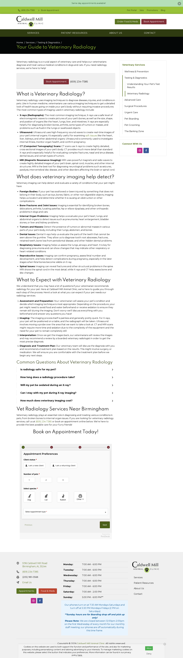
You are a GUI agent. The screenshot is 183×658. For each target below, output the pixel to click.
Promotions (152, 10)
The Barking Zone (134, 131)
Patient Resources (74, 33)
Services (33, 33)
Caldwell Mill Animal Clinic (91, 643)
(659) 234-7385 (79, 81)
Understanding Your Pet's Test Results (143, 86)
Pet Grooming (132, 125)
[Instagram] (139, 150)
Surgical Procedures (135, 106)
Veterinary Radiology (138, 93)
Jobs (141, 10)
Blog (163, 10)
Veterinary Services (133, 65)
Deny (149, 654)
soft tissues (91, 135)
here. (80, 655)
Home (19, 42)
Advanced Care (132, 100)
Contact (150, 33)
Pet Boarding (131, 118)
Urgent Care (131, 112)
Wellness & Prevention (136, 71)
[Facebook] (146, 150)
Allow (149, 648)
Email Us (26, 582)
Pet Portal (132, 10)
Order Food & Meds (127, 21)
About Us (115, 33)
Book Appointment (154, 21)
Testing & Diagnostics (48, 42)
